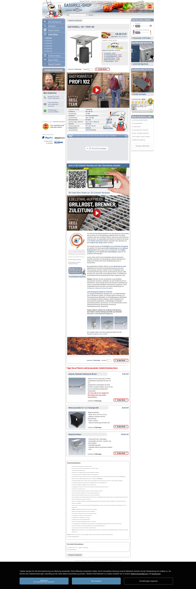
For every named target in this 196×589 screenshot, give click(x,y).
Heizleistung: (73, 113)
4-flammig (48, 46)
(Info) (114, 53)
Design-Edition (53, 30)
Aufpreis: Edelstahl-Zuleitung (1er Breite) (83, 374)
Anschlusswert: (73, 120)
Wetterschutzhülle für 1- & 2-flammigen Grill (83, 408)
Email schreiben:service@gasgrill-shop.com (53, 104)
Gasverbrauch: (73, 118)
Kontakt (143, 11)
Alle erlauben (96, 581)
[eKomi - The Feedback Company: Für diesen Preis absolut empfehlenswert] (142, 113)
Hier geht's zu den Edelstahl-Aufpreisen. (100, 313)
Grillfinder (52, 26)
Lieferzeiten (137, 126)
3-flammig (48, 43)
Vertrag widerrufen (142, 146)
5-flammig (48, 48)
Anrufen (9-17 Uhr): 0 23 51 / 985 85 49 (53, 97)
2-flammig (48, 41)
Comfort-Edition (54, 56)
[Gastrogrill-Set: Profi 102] (84, 48)
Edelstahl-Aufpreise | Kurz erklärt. (97, 334)
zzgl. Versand (122, 36)
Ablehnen (44, 581)
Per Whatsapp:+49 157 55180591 (53, 111)
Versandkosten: (73, 130)
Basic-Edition (53, 60)
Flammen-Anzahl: (74, 109)
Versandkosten (137, 123)
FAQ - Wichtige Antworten (141, 133)
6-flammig (48, 51)
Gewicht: (71, 124)
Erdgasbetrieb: (73, 128)
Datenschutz (149, 11)
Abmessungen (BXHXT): (76, 122)
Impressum (137, 11)
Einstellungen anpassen (148, 581)
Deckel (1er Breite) (75, 434)
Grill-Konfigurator (55, 22)
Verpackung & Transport (140, 130)
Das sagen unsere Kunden (141, 136)
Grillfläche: (72, 111)
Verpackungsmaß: (74, 126)
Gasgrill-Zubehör (54, 64)
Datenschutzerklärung (139, 574)
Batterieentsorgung (139, 140)
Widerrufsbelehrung (128, 11)
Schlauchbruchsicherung (75, 259)
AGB (120, 11)
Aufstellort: (72, 115)
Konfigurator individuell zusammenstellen (100, 288)
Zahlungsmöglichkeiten (140, 120)
